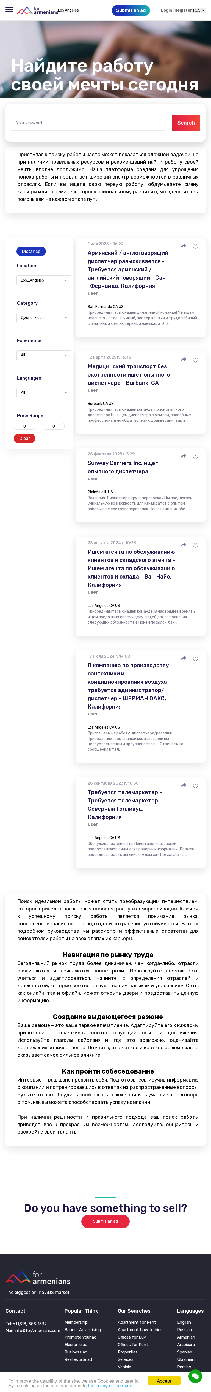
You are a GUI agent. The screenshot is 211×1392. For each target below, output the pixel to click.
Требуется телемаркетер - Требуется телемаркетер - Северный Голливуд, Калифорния (125, 804)
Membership (76, 1322)
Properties (128, 1352)
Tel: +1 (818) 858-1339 (26, 1323)
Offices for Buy (132, 1337)
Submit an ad (105, 1221)
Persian (184, 1367)
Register (183, 10)
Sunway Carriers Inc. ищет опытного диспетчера (123, 467)
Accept (164, 1380)
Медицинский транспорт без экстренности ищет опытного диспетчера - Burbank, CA (129, 374)
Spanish (184, 1352)
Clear (24, 438)
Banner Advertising (83, 1330)
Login (166, 10)
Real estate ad (78, 1360)
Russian (184, 1330)
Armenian (186, 1337)
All (23, 355)
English (184, 1322)
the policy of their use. (111, 1385)
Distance (31, 251)
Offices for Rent (133, 1345)
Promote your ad (80, 1337)
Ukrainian (186, 1360)
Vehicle (124, 1367)
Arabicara (186, 1345)
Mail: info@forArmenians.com (32, 1330)
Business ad (76, 1352)
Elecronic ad (76, 1345)
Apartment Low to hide (140, 1330)
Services (126, 1360)
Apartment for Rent (137, 1322)
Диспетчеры (33, 318)
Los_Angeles (32, 280)
